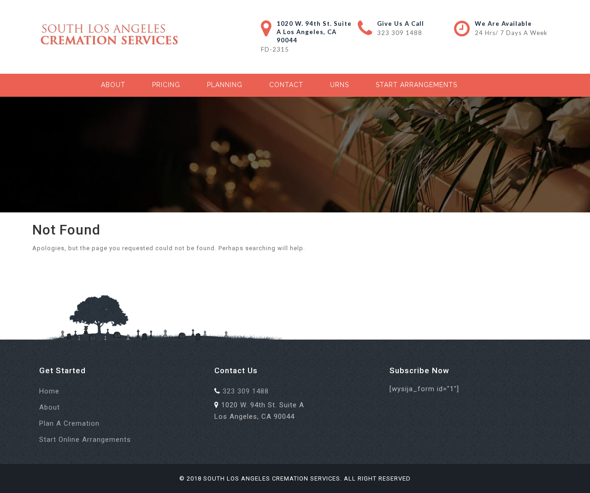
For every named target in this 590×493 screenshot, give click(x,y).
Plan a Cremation (69, 423)
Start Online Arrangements (85, 439)
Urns (339, 84)
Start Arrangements (416, 84)
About (113, 84)
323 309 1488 (399, 32)
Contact (286, 84)
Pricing (166, 84)
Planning (224, 84)
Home (49, 391)
